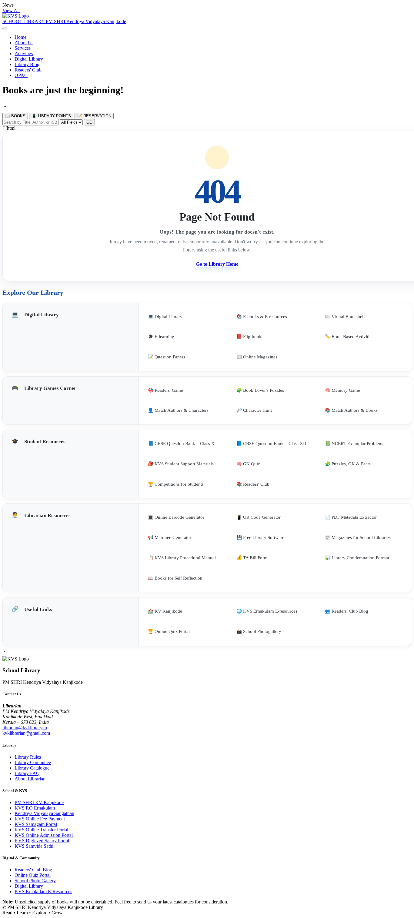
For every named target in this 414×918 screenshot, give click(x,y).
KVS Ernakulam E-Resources (43, 891)
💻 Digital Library (165, 316)
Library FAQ (27, 773)
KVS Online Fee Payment (40, 818)
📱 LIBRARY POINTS (51, 116)
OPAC (21, 75)
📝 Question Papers (166, 356)
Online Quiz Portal (33, 875)
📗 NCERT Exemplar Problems (354, 443)
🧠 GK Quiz (248, 463)
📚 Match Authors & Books (351, 410)
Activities (24, 53)
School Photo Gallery (35, 880)
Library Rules (28, 757)
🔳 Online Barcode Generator (176, 517)
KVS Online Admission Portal (44, 835)
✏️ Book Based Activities (349, 336)
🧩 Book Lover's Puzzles (260, 390)
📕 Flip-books (249, 336)
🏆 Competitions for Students (176, 484)
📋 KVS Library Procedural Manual (182, 557)
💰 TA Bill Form (252, 557)
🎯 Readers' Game (165, 390)
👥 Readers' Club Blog (346, 611)
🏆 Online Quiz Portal (169, 631)
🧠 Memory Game (342, 390)
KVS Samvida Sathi (34, 846)
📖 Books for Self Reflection (175, 578)
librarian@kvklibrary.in (24, 727)
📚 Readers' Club (252, 484)
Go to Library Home (217, 264)
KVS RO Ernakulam (35, 807)
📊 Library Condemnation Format (357, 557)
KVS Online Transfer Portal (41, 829)
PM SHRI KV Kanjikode (39, 802)
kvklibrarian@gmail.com (26, 733)
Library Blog (27, 64)
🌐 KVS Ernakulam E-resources (266, 611)
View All (11, 10)
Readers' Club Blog (33, 869)
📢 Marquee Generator (169, 537)
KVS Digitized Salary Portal (42, 840)
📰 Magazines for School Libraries (358, 537)
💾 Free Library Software (260, 537)
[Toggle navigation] (4, 28)
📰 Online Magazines (256, 356)
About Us (24, 42)
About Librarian (30, 778)
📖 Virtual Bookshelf (345, 316)
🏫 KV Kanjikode (165, 611)
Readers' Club (28, 69)
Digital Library (29, 59)
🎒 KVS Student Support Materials (181, 463)
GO (89, 122)
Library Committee (33, 762)
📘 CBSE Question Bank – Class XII (271, 443)
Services (23, 48)
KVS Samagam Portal (36, 824)
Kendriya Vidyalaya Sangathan (44, 813)
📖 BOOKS (15, 116)
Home (20, 37)
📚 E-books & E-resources (261, 316)
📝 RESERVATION (94, 116)
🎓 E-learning (161, 336)
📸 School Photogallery (258, 631)
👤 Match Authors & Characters (178, 410)
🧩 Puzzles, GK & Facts (348, 463)
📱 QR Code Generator (258, 517)
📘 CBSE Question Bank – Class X (181, 443)
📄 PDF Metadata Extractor (351, 517)
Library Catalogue (32, 767)
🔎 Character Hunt (254, 410)
